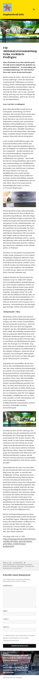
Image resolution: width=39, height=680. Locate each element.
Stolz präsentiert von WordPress (13, 677)
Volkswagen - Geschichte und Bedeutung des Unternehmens (18, 567)
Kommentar (8, 585)
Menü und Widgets (34, 11)
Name (5, 611)
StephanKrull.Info (13, 14)
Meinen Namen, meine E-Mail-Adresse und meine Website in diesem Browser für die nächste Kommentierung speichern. (19, 638)
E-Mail (6, 619)
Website (6, 627)
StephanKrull (18, 563)
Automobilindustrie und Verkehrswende (15, 564)
